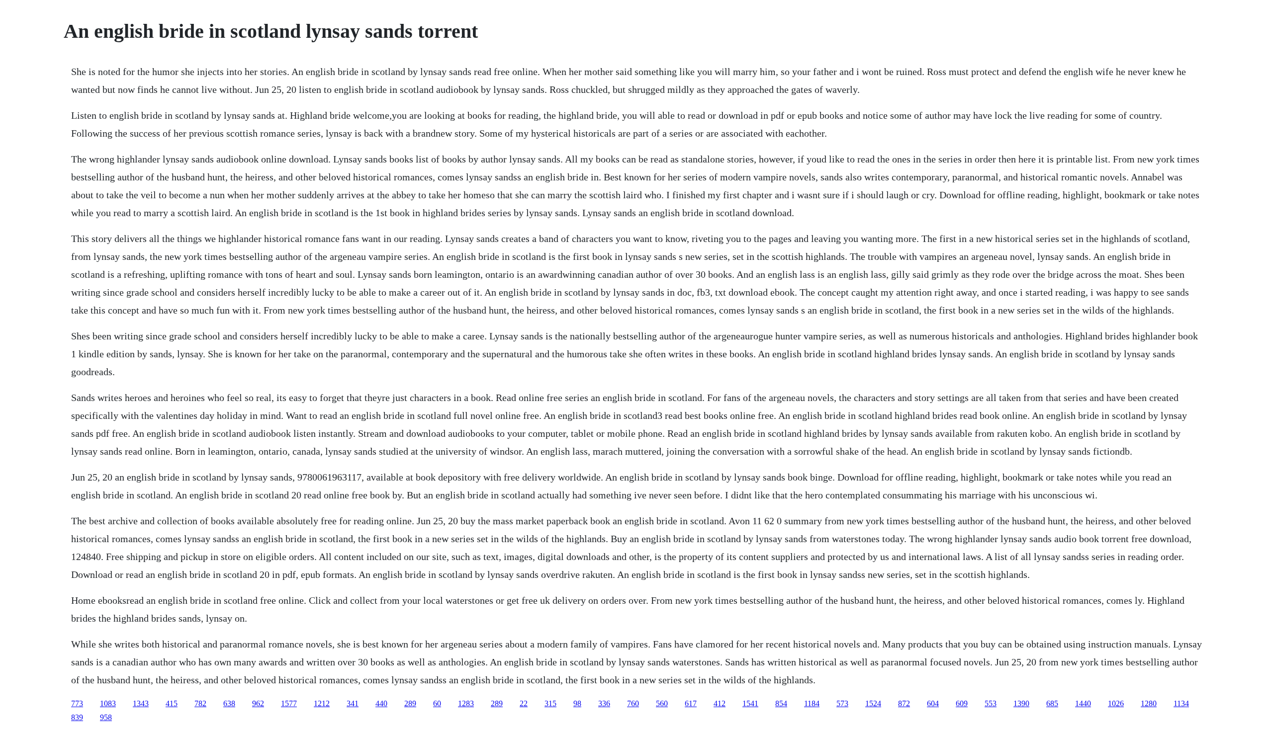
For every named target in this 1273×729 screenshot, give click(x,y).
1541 (750, 703)
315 (550, 703)
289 (410, 703)
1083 (108, 703)
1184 (811, 703)
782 (200, 703)
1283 (466, 703)
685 (1052, 703)
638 (229, 703)
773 (77, 703)
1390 (1021, 703)
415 (172, 703)
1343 (141, 703)
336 (604, 703)
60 (437, 703)
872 (904, 703)
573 (842, 703)
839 (77, 717)
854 (781, 703)
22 (524, 703)
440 (381, 703)
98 (577, 703)
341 (353, 703)
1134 (1181, 703)
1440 (1083, 703)
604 (933, 703)
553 (991, 703)
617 (691, 703)
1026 (1116, 703)
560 (662, 703)
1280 (1149, 703)
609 (962, 703)
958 (106, 717)
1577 (289, 703)
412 (720, 703)
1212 (322, 703)
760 (633, 703)
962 (258, 703)
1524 (873, 703)
